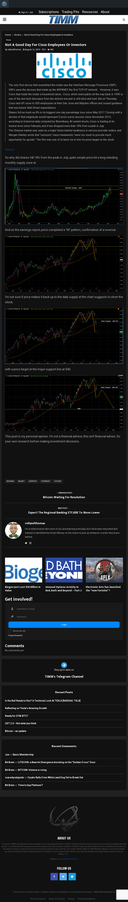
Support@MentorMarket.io (68, 859)
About (105, 12)
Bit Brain (9, 762)
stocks (57, 481)
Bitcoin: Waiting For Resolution (64, 497)
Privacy (71, 899)
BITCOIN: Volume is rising (32, 770)
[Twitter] (63, 876)
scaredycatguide (14, 777)
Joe (7, 754)
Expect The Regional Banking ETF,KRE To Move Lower (64, 512)
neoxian (10, 481)
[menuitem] (4, 4)
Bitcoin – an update (15, 731)
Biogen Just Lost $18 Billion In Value (22, 589)
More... (67, 854)
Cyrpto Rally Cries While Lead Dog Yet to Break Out (55, 777)
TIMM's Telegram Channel (64, 676)
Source (9, 149)
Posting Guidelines (86, 899)
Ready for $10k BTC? (16, 716)
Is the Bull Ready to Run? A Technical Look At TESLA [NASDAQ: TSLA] (42, 700)
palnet (21, 481)
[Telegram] (72, 876)
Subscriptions (49, 12)
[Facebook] (54, 876)
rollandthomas (14, 49)
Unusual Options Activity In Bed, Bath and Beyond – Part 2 (64, 589)
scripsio (33, 481)
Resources (90, 12)
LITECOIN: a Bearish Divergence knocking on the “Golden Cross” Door (57, 762)
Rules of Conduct (57, 899)
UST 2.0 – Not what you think (20, 723)
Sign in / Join (27, 12)
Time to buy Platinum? (30, 785)
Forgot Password (15, 635)
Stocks (8, 40)
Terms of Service (38, 899)
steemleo (45, 481)
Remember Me (19, 631)
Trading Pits (70, 12)
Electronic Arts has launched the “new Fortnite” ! (103, 589)
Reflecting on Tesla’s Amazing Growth (26, 708)
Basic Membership (23, 754)
